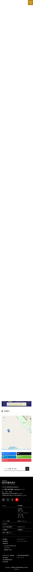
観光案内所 (5, 541)
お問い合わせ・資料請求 (8, 555)
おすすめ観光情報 (7, 526)
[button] (8, 431)
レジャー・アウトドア (23, 512)
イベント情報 (6, 521)
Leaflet (16, 449)
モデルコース (21, 526)
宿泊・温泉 (20, 515)
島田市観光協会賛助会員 (23, 555)
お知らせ (5, 524)
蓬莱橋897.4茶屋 (8, 549)
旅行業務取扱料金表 (7, 559)
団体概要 (5, 539)
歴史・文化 (20, 511)
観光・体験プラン (7, 532)
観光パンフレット (22, 521)
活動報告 (20, 529)
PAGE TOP (30, 553)
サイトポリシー (21, 539)
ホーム (4, 505)
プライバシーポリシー (23, 541)
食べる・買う (21, 517)
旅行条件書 (5, 561)
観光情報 (20, 505)
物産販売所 (5, 543)
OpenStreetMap (23, 449)
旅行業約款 (5, 557)
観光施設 (20, 508)
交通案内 (5, 529)
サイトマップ (21, 557)
